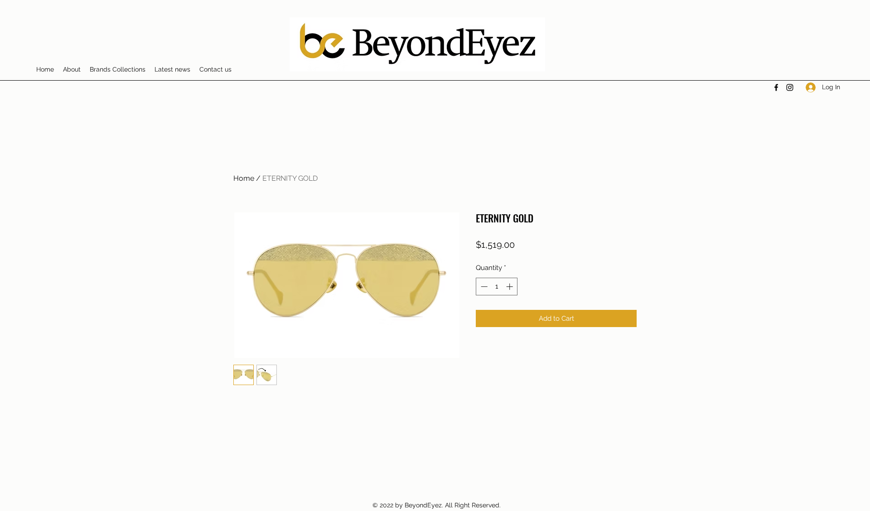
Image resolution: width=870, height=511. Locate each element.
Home (243, 178)
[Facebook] (776, 87)
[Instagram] (789, 87)
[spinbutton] (496, 286)
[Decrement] (483, 286)
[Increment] (510, 286)
